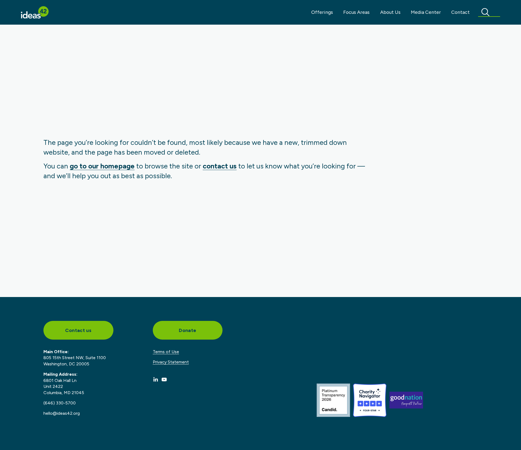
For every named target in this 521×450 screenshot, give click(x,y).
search (489, 12)
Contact (460, 12)
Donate (187, 330)
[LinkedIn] (155, 379)
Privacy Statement (171, 362)
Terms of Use (166, 351)
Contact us (78, 330)
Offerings (322, 12)
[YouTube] (164, 379)
